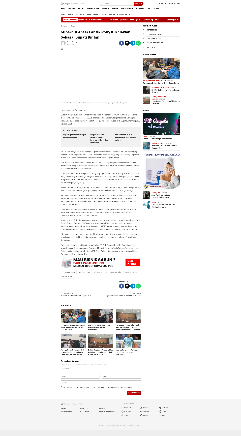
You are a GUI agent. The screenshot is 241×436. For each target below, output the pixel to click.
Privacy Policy (66, 412)
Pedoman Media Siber (107, 412)
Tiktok (126, 415)
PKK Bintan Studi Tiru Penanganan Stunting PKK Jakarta (125, 137)
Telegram (146, 415)
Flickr (164, 412)
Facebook (127, 408)
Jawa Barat (155, 143)
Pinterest (165, 408)
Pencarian (138, 4)
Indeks (63, 408)
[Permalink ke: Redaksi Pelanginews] (63, 43)
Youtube (146, 412)
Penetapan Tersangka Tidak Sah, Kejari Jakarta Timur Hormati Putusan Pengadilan (128, 327)
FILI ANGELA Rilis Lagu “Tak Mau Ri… (158, 139)
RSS (163, 415)
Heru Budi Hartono (154, 43)
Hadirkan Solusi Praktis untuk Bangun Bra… (164, 147)
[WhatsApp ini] (138, 43)
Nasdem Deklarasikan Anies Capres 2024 (76, 294)
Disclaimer (84, 412)
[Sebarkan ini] (121, 43)
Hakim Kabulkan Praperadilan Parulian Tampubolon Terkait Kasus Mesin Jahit (100, 352)
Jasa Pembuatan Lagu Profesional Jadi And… (161, 196)
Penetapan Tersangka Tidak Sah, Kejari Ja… (166, 102)
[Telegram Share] (132, 43)
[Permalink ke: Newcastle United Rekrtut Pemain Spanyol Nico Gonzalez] (128, 341)
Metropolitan (153, 81)
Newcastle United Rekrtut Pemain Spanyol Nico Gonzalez (127, 352)
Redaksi (102, 408)
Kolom (146, 110)
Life (158, 193)
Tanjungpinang (67, 276)
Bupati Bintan (70, 272)
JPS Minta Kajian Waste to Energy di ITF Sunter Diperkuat (120, 20)
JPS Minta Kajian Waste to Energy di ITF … (166, 91)
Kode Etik (84, 408)
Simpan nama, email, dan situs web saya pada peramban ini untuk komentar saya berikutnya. (97, 387)
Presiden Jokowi (153, 34)
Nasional (162, 81)
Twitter (145, 408)
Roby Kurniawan (131, 272)
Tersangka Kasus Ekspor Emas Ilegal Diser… (161, 83)
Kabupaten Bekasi (153, 39)
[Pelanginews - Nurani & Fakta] (72, 3)
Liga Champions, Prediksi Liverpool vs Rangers (123, 294)
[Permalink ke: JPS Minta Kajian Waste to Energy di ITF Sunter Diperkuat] (100, 316)
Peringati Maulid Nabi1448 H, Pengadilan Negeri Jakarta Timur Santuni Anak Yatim (72, 352)
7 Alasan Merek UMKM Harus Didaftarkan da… (163, 206)
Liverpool (150, 47)
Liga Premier (151, 30)
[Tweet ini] (127, 43)
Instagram (127, 412)
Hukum (145, 81)
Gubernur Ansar (84, 272)
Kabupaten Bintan (100, 272)
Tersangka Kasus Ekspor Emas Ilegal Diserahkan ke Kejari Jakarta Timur (73, 327)
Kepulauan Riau (116, 272)
